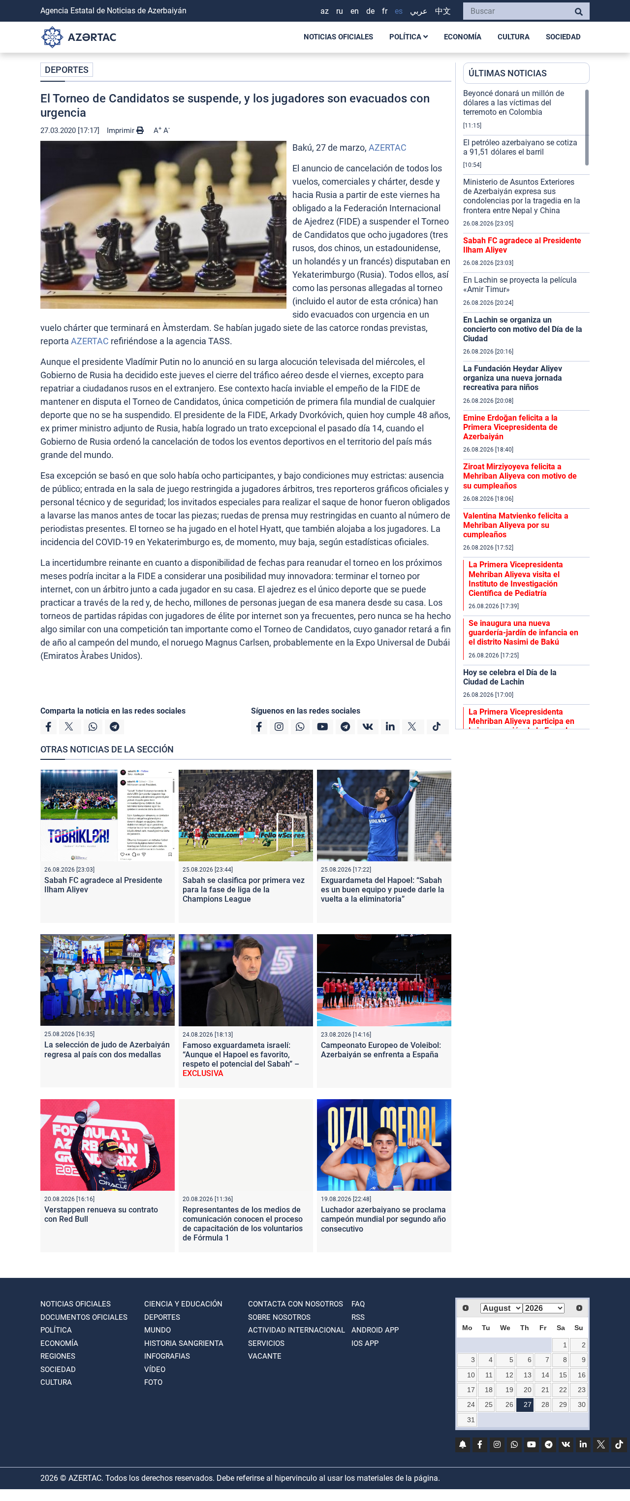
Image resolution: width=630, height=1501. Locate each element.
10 (471, 1375)
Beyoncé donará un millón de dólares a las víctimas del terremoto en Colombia (513, 103)
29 (563, 1404)
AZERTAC (388, 147)
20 (528, 1390)
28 (545, 1404)
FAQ (358, 1304)
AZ (324, 11)
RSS (358, 1317)
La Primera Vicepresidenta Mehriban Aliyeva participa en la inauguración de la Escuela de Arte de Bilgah (521, 726)
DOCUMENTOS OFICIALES (83, 1317)
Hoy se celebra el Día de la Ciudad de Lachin (510, 677)
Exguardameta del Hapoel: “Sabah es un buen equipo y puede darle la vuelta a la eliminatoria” (382, 890)
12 (509, 1375)
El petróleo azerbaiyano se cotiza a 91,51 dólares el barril (520, 147)
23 (582, 1390)
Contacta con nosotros (295, 1304)
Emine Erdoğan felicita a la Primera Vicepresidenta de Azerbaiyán (510, 427)
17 (471, 1390)
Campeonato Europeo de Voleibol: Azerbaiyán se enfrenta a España (381, 1050)
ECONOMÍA (462, 37)
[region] (526, 409)
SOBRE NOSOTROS (279, 1317)
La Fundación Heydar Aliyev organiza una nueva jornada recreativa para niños (512, 378)
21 (545, 1390)
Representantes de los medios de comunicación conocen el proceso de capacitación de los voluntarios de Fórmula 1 (243, 1224)
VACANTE (265, 1356)
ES (399, 11)
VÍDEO (154, 1369)
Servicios (266, 1343)
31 (471, 1420)
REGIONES (57, 1356)
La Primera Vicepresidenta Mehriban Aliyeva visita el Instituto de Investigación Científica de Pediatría (516, 579)
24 (471, 1404)
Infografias (167, 1356)
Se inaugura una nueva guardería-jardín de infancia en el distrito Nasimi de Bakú (523, 633)
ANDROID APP (375, 1330)
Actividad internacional (296, 1330)
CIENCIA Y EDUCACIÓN (183, 1304)
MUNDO (157, 1330)
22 (563, 1390)
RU (339, 11)
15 (563, 1375)
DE (370, 11)
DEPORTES (67, 70)
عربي (419, 11)
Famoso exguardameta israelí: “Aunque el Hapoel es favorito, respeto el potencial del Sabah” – (241, 1059)
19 (509, 1390)
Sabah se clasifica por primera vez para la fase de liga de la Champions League (244, 890)
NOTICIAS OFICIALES (338, 37)
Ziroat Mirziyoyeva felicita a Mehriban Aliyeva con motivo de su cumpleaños (520, 476)
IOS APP (364, 1343)
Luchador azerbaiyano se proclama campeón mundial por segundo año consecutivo (383, 1219)
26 (509, 1404)
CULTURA (514, 37)
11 (489, 1375)
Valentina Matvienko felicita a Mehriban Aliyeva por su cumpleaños (515, 525)
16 (582, 1375)
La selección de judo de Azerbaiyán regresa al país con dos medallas (107, 1049)
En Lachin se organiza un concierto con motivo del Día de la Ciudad (522, 329)
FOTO (153, 1382)
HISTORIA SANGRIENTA (183, 1343)
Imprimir (121, 130)
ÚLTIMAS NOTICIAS (508, 73)
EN (354, 11)
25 (489, 1404)
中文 (443, 11)
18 (489, 1390)
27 (528, 1404)
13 (528, 1375)
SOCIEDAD (563, 37)
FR (384, 11)
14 (545, 1375)
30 (582, 1404)
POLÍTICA (406, 37)
